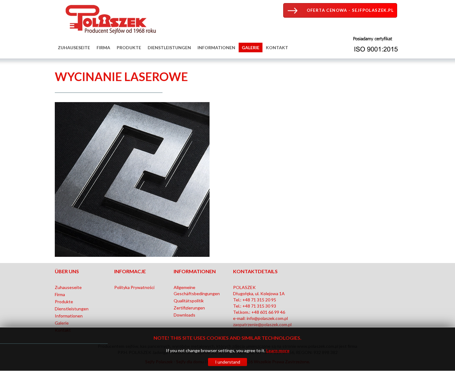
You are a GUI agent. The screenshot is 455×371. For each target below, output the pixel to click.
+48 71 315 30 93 (259, 305)
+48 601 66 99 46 (268, 312)
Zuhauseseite (74, 47)
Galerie (250, 47)
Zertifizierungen (189, 307)
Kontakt (277, 47)
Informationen (216, 47)
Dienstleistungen (169, 47)
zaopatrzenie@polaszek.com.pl (262, 324)
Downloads (184, 314)
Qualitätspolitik (189, 300)
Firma (103, 47)
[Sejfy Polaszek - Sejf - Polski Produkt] (109, 18)
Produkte (129, 47)
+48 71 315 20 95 (259, 299)
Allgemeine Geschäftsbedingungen (197, 290)
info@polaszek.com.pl (267, 318)
